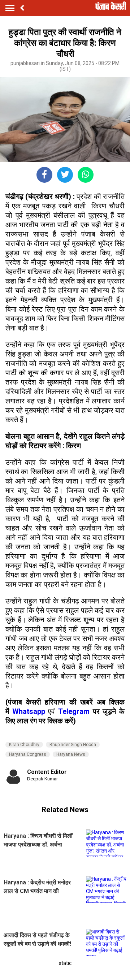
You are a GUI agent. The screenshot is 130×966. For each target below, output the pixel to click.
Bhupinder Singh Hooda (72, 744)
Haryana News (70, 754)
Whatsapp (30, 711)
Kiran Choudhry (24, 744)
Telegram (74, 711)
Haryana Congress (27, 754)
